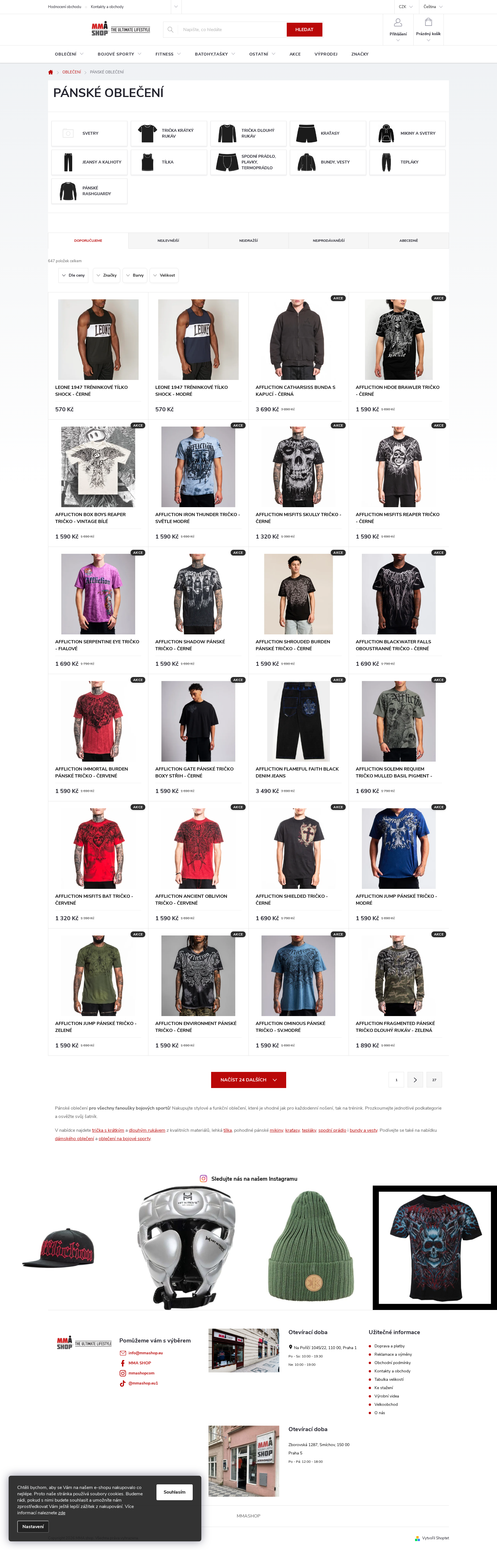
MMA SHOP (140, 1363)
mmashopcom (141, 1373)
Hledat (304, 29)
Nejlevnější (168, 240)
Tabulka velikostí (389, 1379)
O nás (379, 1413)
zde (61, 1513)
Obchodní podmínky (392, 1363)
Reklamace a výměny (393, 1354)
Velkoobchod (386, 1404)
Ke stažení (383, 1388)
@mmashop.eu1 (143, 1383)
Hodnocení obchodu (64, 6)
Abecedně (408, 240)
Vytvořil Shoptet (435, 1538)
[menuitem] (69, 54)
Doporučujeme (88, 240)
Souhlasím (175, 1492)
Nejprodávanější (329, 240)
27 (434, 1080)
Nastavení (33, 1527)
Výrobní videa (386, 1396)
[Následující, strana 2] (415, 1079)
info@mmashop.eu (146, 1353)
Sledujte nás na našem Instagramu (254, 1179)
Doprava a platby (389, 1346)
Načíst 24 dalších (244, 1080)
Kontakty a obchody (107, 6)
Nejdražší (248, 240)
